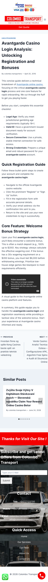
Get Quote (24, 27)
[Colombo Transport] (23, 19)
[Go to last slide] (7, 401)
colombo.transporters (13, 74)
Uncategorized (9, 38)
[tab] (19, 419)
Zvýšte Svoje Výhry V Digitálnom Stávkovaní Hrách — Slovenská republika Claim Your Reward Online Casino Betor (24, 398)
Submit (6, 480)
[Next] (40, 401)
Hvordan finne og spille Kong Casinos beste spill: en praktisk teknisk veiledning (10, 346)
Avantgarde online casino (30, 84)
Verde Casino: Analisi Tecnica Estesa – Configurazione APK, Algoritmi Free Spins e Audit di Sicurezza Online (36, 349)
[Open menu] (45, 19)
